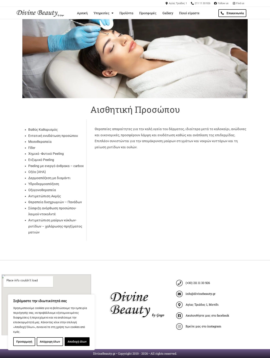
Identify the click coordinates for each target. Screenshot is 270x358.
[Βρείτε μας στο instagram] (179, 326)
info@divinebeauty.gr (200, 294)
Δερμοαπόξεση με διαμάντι (49, 178)
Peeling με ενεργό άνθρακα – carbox (56, 166)
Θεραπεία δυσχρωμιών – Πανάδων (55, 202)
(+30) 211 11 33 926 (198, 283)
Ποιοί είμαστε (189, 13)
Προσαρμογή (24, 341)
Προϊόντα (126, 13)
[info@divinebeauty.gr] (179, 294)
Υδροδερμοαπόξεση (43, 184)
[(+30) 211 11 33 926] (179, 283)
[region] (51, 322)
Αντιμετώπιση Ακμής (44, 196)
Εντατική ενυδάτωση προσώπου (53, 136)
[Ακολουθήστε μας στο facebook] (179, 315)
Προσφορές (148, 13)
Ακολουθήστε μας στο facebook (207, 315)
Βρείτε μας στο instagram (203, 326)
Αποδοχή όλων (77, 341)
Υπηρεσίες (101, 13)
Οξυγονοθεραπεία (42, 190)
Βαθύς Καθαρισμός (43, 130)
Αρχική (82, 13)
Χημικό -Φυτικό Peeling (46, 154)
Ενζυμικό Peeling (41, 160)
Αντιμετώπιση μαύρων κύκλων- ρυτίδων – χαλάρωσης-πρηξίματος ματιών (55, 226)
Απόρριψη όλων (50, 341)
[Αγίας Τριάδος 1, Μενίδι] (179, 305)
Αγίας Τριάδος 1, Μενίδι (202, 304)
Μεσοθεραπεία (40, 142)
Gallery (167, 13)
